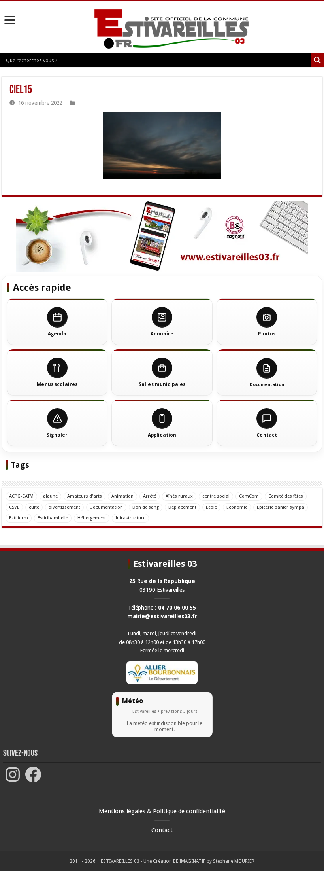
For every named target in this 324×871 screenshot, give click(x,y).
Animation (122, 496)
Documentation (106, 507)
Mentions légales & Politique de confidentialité (162, 811)
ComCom (249, 496)
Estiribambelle (53, 518)
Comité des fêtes (285, 496)
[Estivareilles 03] (162, 236)
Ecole (211, 507)
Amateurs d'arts (84, 496)
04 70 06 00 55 (177, 607)
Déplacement (182, 507)
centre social (216, 496)
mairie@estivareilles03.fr (162, 616)
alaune (50, 496)
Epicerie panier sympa (280, 507)
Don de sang (145, 507)
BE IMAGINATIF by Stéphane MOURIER (213, 861)
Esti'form (18, 518)
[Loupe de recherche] (317, 60)
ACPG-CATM (21, 496)
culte (34, 507)
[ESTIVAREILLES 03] (162, 31)
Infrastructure (130, 518)
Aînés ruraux (179, 496)
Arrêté (149, 496)
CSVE (14, 507)
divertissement (64, 507)
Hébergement (91, 518)
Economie (236, 507)
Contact (162, 830)
